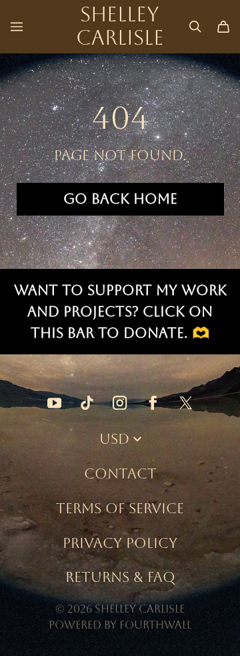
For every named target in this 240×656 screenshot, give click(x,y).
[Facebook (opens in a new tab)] (153, 403)
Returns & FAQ (120, 577)
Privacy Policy (120, 543)
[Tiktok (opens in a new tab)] (87, 403)
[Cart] (223, 27)
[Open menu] (17, 27)
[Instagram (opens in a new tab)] (119, 403)
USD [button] (114, 438)
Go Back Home (120, 198)
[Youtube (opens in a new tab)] (54, 403)
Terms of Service (120, 508)
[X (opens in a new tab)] (185, 403)
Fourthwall (155, 625)
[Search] (195, 27)
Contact (120, 473)
